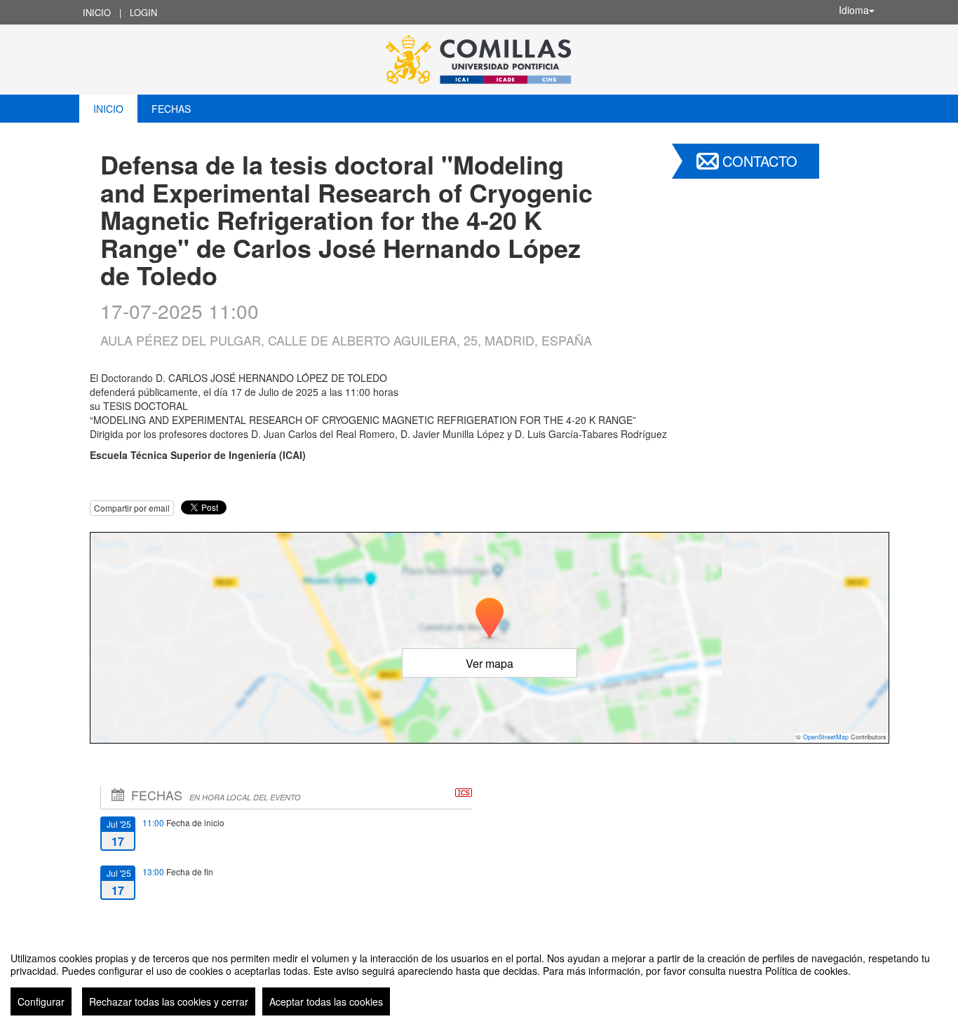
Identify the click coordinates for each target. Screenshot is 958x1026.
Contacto (759, 161)
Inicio (97, 12)
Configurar (41, 1001)
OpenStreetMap (826, 736)
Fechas (171, 109)
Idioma (854, 10)
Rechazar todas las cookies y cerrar (168, 1001)
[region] (479, 978)
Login (143, 12)
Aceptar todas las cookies (326, 1001)
